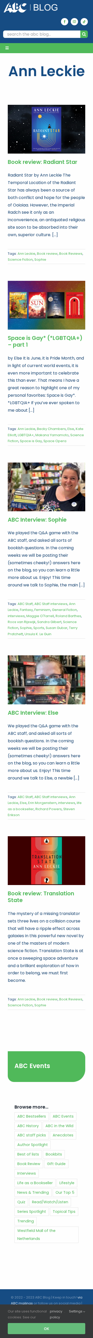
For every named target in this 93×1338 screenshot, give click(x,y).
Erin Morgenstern (42, 802)
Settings (76, 1311)
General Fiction (64, 609)
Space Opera (54, 441)
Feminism (42, 609)
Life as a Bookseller (35, 1182)
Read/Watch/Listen (50, 1202)
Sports (38, 627)
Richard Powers (48, 809)
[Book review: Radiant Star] (46, 129)
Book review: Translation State (41, 897)
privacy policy (56, 1314)
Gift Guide (56, 1163)
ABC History (28, 1125)
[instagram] (74, 21)
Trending (25, 1221)
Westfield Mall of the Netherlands (36, 1234)
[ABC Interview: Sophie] (46, 487)
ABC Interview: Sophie (37, 519)
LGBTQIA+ (26, 435)
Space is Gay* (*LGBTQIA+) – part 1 (45, 341)
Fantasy (26, 609)
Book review (47, 253)
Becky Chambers (51, 428)
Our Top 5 (65, 1192)
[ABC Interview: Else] (46, 679)
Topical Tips (64, 1211)
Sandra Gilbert (49, 621)
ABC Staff (25, 603)
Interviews (26, 1173)
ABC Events (32, 1066)
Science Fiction (20, 259)
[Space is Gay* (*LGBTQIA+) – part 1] (46, 305)
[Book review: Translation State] (46, 860)
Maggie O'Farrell (40, 616)
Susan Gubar (56, 627)
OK (46, 1328)
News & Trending (33, 1192)
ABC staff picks (31, 1135)
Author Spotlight (32, 1144)
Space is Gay (31, 441)
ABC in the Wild (59, 1125)
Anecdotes (63, 1135)
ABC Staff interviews (50, 603)
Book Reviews (70, 253)
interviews (16, 616)
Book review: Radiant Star (42, 162)
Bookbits (54, 1154)
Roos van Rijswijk (22, 621)
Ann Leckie (26, 253)
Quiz (21, 1202)
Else (70, 428)
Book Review (28, 1163)
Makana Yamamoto (52, 435)
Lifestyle (66, 1182)
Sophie (40, 259)
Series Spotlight (31, 1211)
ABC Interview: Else (33, 712)
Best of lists (28, 1154)
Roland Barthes (68, 616)
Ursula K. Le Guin (38, 634)
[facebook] (64, 21)
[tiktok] (84, 21)
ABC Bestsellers (31, 1116)
